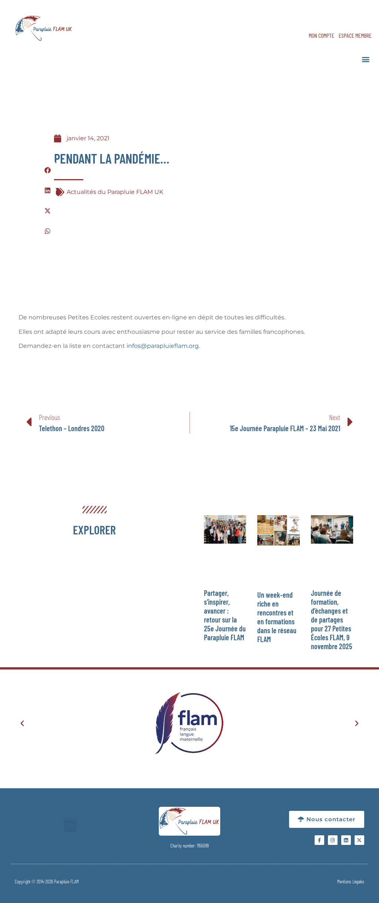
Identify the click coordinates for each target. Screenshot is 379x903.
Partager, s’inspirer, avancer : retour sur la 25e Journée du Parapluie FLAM (225, 615)
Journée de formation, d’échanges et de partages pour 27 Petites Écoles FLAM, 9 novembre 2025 (331, 619)
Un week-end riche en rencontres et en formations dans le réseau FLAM (276, 617)
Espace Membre (355, 35)
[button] (365, 59)
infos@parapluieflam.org (163, 345)
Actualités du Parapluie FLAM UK (115, 191)
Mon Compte (321, 35)
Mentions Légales (350, 881)
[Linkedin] (346, 840)
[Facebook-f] (319, 840)
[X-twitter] (359, 840)
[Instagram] (333, 840)
